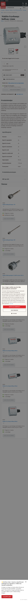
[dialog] (14, 300)
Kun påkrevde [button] (14, 310)
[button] (14, 313)
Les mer (11, 303)
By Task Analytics (23, 599)
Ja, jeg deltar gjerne (7, 596)
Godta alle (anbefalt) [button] (14, 306)
